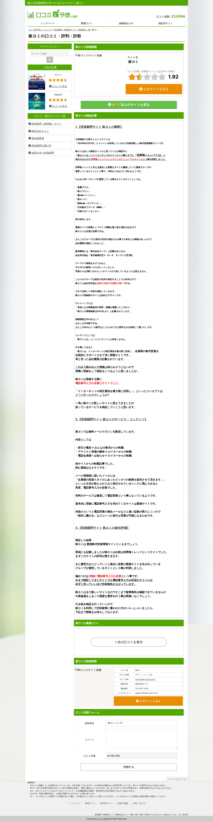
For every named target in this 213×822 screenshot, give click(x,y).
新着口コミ (87, 23)
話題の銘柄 (122, 803)
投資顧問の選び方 (41, 145)
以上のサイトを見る (132, 104)
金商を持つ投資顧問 (42, 152)
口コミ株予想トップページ (40, 29)
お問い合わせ (138, 803)
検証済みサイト (40, 131)
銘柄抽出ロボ (126, 23)
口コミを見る (59, 86)
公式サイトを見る (155, 89)
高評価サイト (106, 803)
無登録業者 (37, 138)
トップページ (47, 23)
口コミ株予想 (103, 819)
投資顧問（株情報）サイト (46, 123)
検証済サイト (166, 23)
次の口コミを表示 (130, 642)
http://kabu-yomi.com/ (145, 679)
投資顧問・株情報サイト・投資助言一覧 (72, 29)
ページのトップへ (179, 779)
